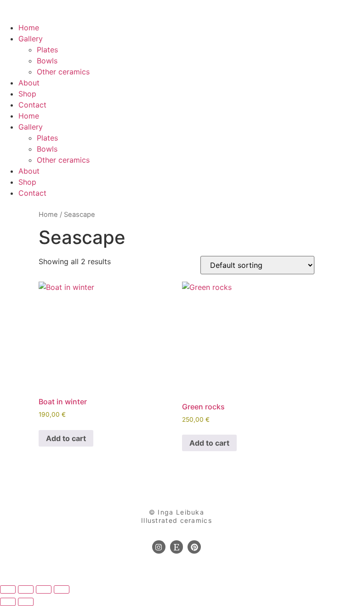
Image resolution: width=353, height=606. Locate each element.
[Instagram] (158, 547)
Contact (32, 104)
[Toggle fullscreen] (26, 589)
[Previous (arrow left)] (8, 602)
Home (28, 27)
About (29, 82)
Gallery (30, 38)
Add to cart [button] (66, 438)
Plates (47, 49)
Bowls (47, 60)
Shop (27, 93)
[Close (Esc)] (61, 589)
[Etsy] (176, 547)
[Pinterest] (194, 547)
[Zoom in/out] (8, 589)
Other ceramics (63, 71)
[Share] (43, 589)
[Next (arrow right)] (26, 602)
